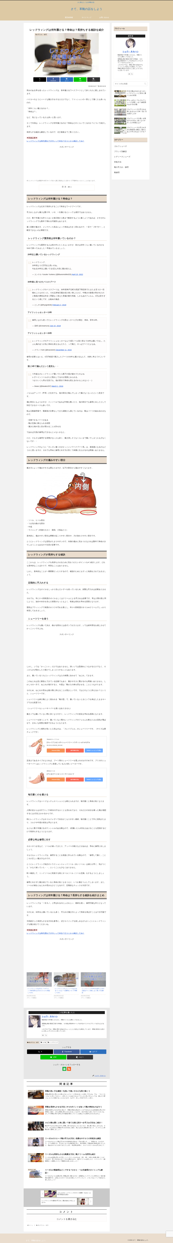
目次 (64, 187)
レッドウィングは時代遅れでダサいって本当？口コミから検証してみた (55, 141)
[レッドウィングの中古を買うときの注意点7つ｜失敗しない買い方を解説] (93, 979)
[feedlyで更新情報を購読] (43, 1035)
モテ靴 (44, 1042)
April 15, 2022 (77, 274)
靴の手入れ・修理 (34, 1042)
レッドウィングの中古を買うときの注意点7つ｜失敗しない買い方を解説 (93, 990)
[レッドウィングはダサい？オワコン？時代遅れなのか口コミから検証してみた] (39, 979)
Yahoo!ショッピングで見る (93, 750)
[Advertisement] (67, 162)
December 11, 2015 (64, 350)
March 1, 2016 (57, 386)
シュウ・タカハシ (50, 1016)
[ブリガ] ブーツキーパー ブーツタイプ (60, 774)
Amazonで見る (56, 750)
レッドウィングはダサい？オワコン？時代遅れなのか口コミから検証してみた (39, 990)
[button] (93, 79)
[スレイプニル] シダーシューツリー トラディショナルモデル (68, 742)
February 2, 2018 (59, 305)
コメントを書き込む (66, 1219)
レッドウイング (53, 1042)
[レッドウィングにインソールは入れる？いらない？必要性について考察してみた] (66, 979)
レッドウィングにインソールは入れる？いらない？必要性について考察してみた (66, 990)
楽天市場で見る (75, 750)
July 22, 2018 (55, 326)
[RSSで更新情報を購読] (46, 1035)
